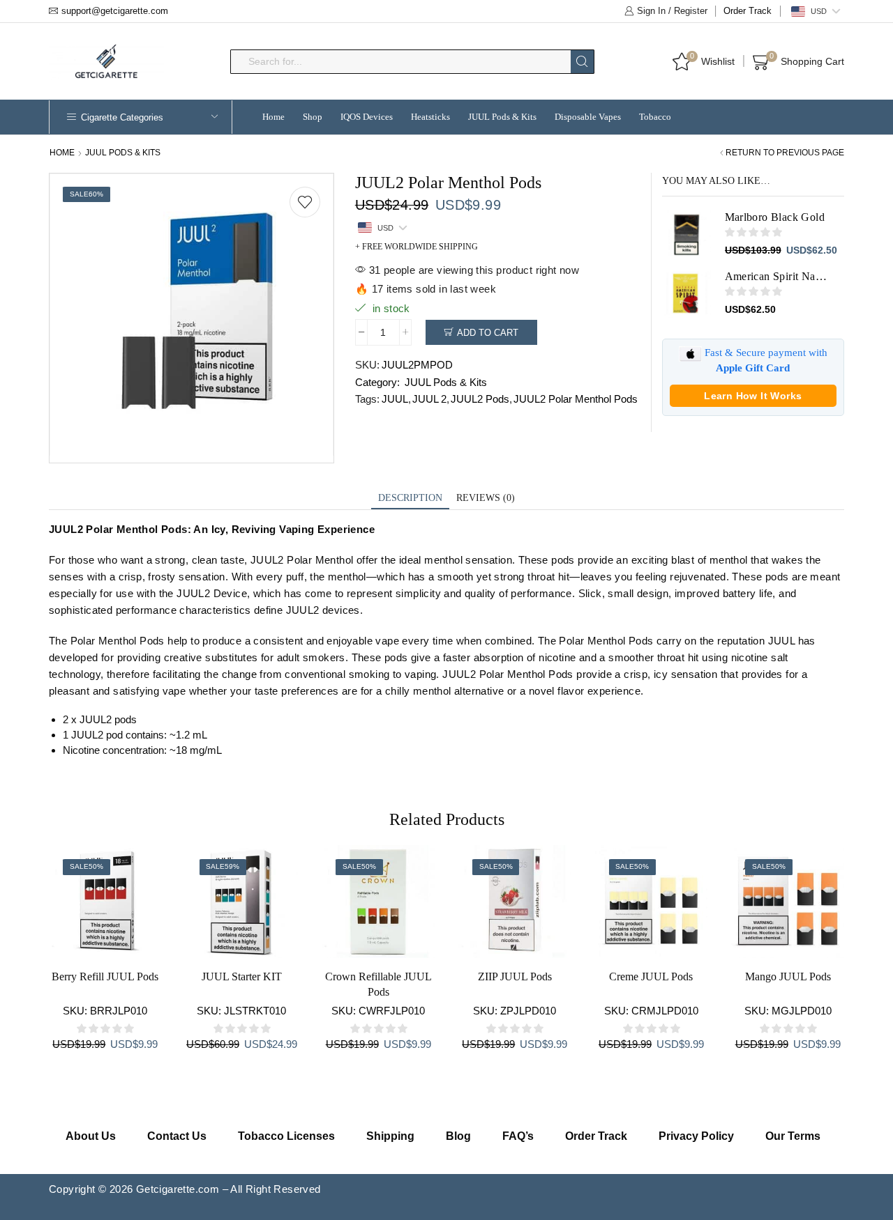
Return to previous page (785, 152)
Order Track (747, 11)
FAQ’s (518, 1136)
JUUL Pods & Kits (502, 116)
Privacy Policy (696, 1136)
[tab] (410, 498)
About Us (91, 1136)
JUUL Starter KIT (242, 976)
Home (273, 116)
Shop (312, 116)
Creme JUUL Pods (651, 976)
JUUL (395, 399)
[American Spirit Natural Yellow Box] (686, 293)
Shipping (390, 1136)
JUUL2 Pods (480, 399)
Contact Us (177, 1136)
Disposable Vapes (588, 116)
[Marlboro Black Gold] (686, 234)
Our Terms (792, 1136)
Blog (458, 1136)
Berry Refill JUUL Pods (105, 976)
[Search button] (582, 61)
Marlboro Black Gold (775, 217)
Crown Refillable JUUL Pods (378, 984)
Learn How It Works (753, 395)
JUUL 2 (429, 399)
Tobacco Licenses (286, 1136)
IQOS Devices (366, 116)
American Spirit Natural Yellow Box (776, 276)
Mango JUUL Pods (788, 976)
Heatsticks (430, 116)
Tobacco (655, 116)
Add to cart (487, 332)
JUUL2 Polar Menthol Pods (575, 399)
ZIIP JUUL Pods (515, 976)
